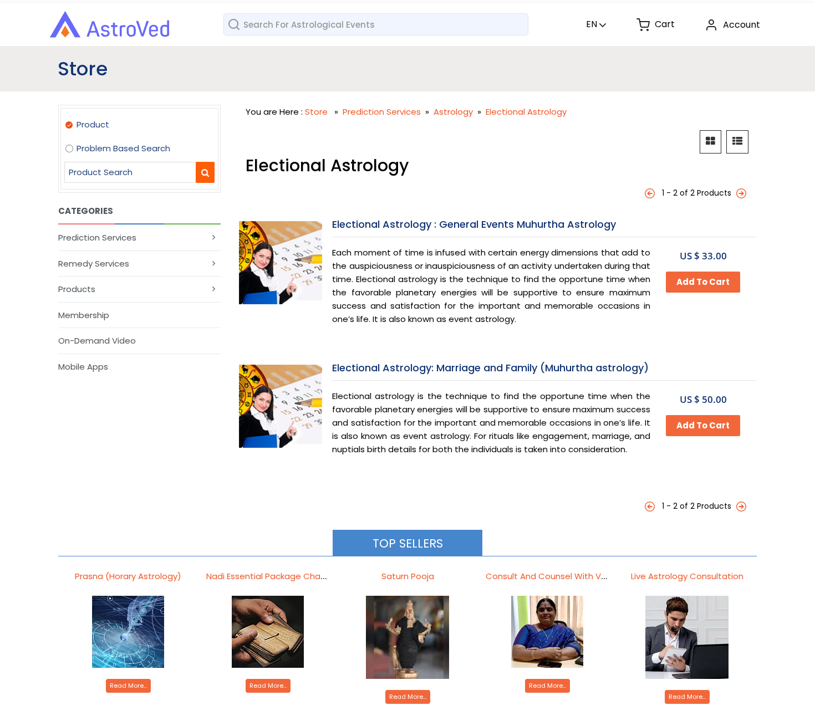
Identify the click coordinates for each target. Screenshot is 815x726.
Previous (651, 193)
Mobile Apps (83, 366)
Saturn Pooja (407, 576)
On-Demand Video (97, 340)
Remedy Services (93, 263)
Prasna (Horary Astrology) (128, 576)
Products (76, 289)
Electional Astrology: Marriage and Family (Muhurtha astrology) (490, 368)
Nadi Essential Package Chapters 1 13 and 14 (296, 576)
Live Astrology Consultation (687, 576)
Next (742, 193)
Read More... (128, 685)
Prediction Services (97, 237)
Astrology (454, 111)
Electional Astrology (526, 111)
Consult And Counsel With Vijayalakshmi (568, 576)
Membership (83, 315)
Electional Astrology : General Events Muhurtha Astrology (474, 224)
